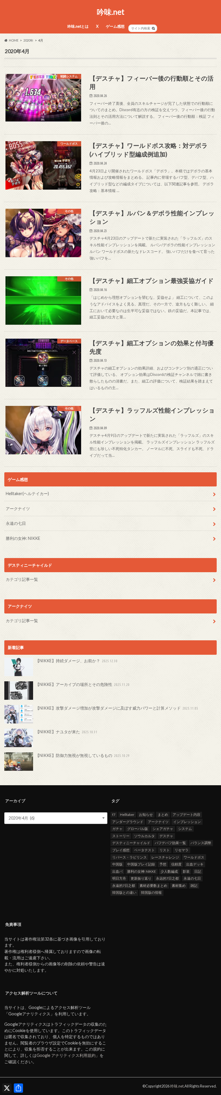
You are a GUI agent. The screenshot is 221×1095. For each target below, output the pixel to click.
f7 (113, 814)
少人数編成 (169, 871)
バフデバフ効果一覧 (170, 843)
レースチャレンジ (165, 857)
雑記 (193, 885)
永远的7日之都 (167, 878)
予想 (162, 864)
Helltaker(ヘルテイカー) (27, 493)
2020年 (28, 40)
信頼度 (176, 864)
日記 (197, 871)
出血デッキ (194, 864)
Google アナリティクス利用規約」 (68, 1055)
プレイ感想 (120, 850)
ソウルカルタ (144, 836)
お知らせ (146, 814)
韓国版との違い (124, 892)
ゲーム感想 (115, 26)
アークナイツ (18, 508)
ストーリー (120, 836)
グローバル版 (137, 829)
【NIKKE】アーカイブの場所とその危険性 (82, 684)
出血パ (117, 871)
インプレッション (187, 822)
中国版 (117, 864)
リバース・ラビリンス (129, 857)
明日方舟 (119, 878)
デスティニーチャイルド (131, 843)
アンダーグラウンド (127, 822)
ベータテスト (144, 850)
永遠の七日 (16, 523)
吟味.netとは (78, 26)
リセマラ (181, 850)
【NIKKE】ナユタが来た (66, 731)
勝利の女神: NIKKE (23, 538)
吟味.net (110, 11)
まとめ (163, 814)
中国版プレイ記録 (141, 864)
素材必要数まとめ (153, 885)
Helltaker (127, 814)
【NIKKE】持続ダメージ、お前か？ (76, 660)
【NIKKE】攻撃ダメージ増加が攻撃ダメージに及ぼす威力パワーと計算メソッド (116, 708)
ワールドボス (194, 857)
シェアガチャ (163, 829)
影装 (186, 871)
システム (185, 829)
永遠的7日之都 (123, 885)
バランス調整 (200, 843)
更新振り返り (141, 878)
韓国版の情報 (151, 892)
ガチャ (117, 829)
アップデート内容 (186, 814)
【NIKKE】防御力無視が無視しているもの (82, 755)
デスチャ (166, 836)
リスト (164, 850)
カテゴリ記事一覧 (22, 579)
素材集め (179, 885)
